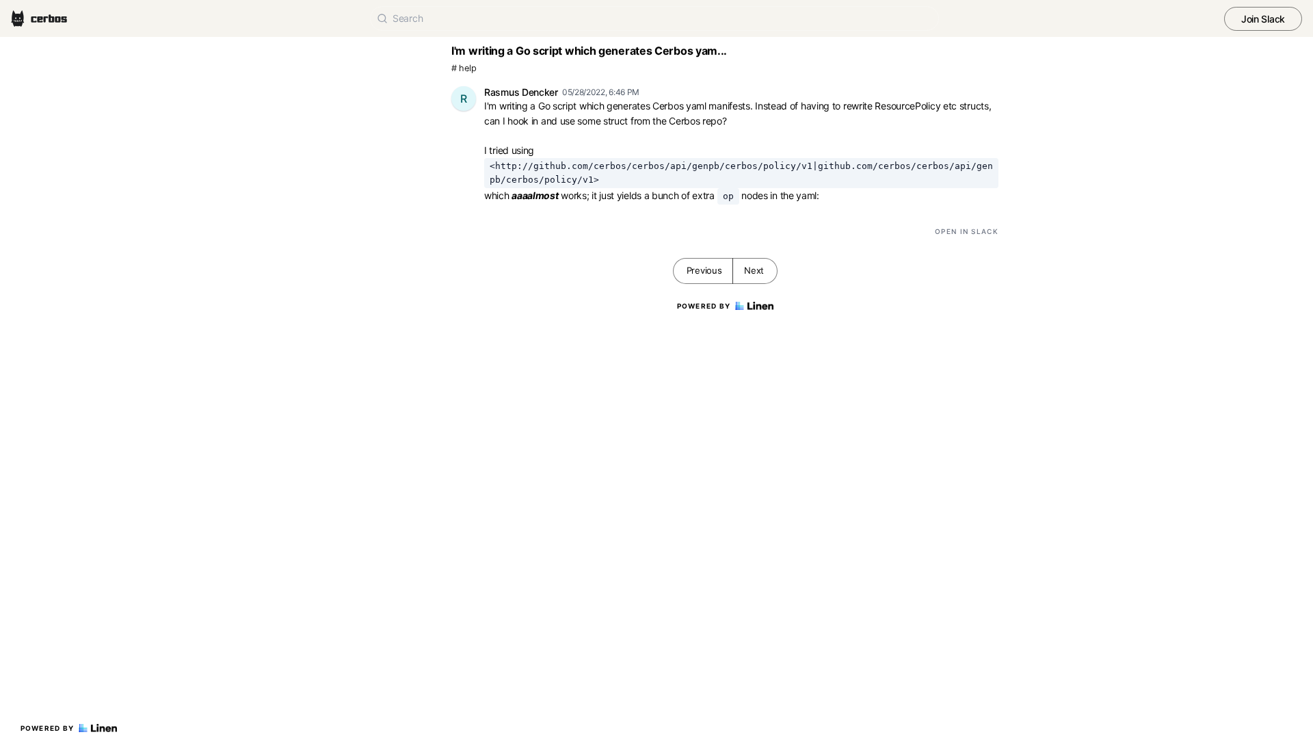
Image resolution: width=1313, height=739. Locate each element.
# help (463, 68)
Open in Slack (966, 231)
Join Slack (1263, 19)
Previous (704, 270)
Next (754, 270)
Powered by (48, 728)
